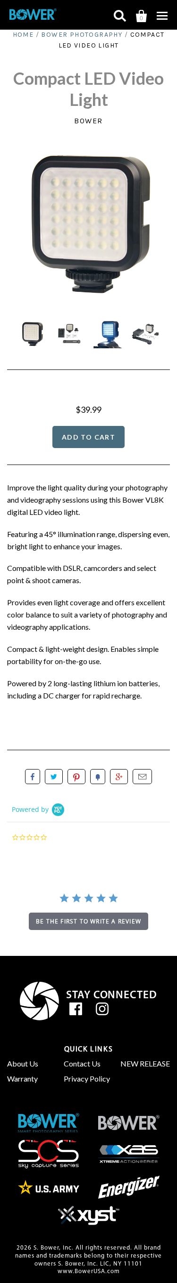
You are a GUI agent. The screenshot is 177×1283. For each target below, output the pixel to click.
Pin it (76, 776)
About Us (22, 1063)
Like (32, 776)
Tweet (54, 776)
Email (142, 776)
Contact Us (82, 1063)
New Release (145, 1063)
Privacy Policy (87, 1078)
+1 (119, 776)
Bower (88, 120)
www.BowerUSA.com (89, 1271)
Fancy (97, 776)
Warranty (22, 1078)
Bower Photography (81, 35)
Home (23, 35)
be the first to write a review (88, 921)
